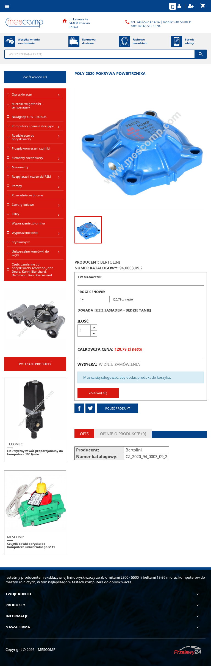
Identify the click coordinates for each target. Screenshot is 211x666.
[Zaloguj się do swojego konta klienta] (179, 6)
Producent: (86, 262)
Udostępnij (79, 408)
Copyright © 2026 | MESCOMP (30, 649)
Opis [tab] (84, 433)
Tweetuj (90, 408)
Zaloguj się (98, 393)
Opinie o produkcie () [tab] (123, 433)
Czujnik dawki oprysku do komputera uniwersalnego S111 (31, 545)
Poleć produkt (117, 408)
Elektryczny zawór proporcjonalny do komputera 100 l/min (35, 452)
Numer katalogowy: (96, 268)
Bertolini (110, 262)
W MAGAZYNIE (91, 277)
